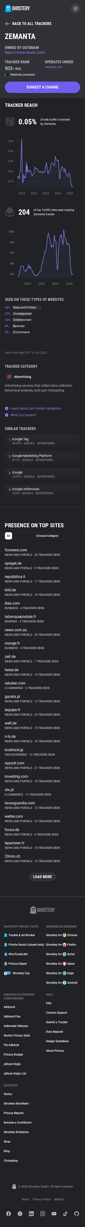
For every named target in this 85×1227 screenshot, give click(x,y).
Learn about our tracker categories (35, 408)
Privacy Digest (17, 963)
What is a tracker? (23, 415)
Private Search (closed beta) (24, 944)
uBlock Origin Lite (15, 1073)
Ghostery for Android (61, 982)
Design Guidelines (57, 1041)
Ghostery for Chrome (61, 935)
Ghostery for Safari (60, 954)
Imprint (59, 1199)
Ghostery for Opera (60, 963)
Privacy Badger (13, 1054)
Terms (25, 1199)
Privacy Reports (14, 1113)
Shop (7, 1141)
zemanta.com (54, 67)
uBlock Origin (12, 1064)
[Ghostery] (17, 8)
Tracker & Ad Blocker (21, 935)
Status (8, 1094)
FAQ (48, 1003)
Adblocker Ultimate (16, 1026)
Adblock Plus (12, 1016)
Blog (7, 1151)
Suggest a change (42, 87)
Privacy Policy (42, 1199)
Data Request (54, 1031)
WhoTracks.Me (18, 954)
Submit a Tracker (57, 1022)
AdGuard (9, 1007)
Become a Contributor (18, 1122)
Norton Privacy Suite (17, 1035)
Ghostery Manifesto (16, 1103)
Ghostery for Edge (60, 973)
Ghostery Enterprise (16, 1132)
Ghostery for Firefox (61, 944)
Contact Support (56, 1012)
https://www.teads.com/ (25, 52)
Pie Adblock (11, 1045)
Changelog (11, 1160)
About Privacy (55, 1050)
